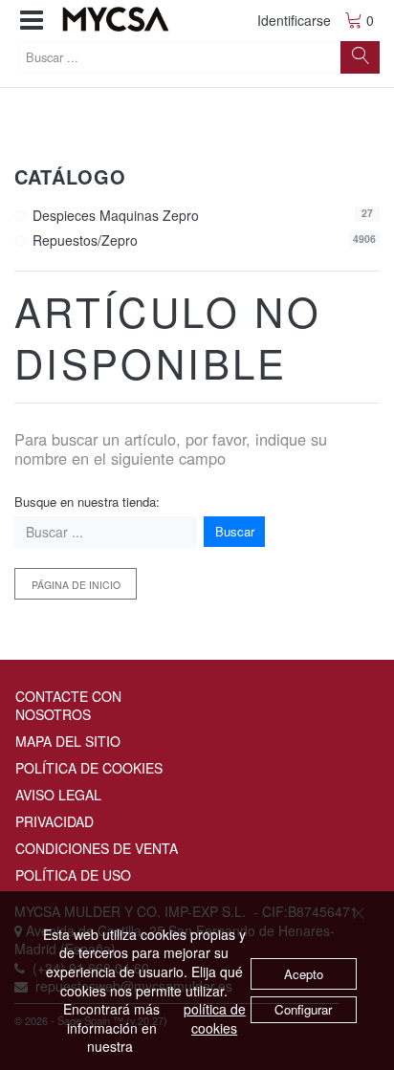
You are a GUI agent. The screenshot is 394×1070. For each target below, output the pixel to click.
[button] (31, 20)
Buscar (234, 531)
